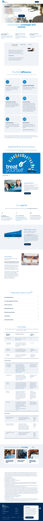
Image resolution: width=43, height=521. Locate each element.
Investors (16, 511)
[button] (21, 297)
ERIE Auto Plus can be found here (26, 137)
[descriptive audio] (9, 175)
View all (33, 447)
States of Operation (13, 517)
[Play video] (21, 163)
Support (16, 508)
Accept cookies (29, 517)
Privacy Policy (4, 517)
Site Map (23, 517)
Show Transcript (5, 175)
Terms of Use (18, 517)
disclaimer (6, 278)
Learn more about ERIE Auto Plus (28, 129)
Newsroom (16, 513)
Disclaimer (8, 517)
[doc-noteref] (31, 292)
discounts (8, 269)
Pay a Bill (3, 513)
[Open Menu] (40, 1)
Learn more (27, 193)
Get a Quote (4, 508)
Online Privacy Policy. (28, 515)
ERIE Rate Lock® (33, 239)
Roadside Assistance (5, 511)
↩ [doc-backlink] (38, 472)
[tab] (15, 45)
